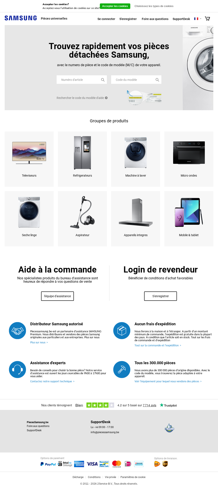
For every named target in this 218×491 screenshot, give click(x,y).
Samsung (21, 20)
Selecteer (200, 19)
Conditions (94, 477)
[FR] (196, 18)
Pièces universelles (54, 18)
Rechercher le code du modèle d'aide (80, 98)
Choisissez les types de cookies (154, 6)
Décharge (78, 477)
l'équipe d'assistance (57, 296)
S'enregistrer (128, 19)
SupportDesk (181, 19)
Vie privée (110, 477)
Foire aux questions (155, 19)
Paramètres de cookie (132, 477)
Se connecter (106, 19)
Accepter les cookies (115, 6)
